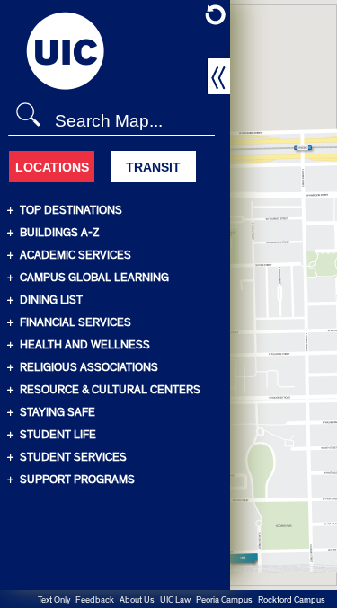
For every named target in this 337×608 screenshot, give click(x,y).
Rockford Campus (291, 599)
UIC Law (175, 599)
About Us (137, 599)
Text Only (54, 599)
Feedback (94, 599)
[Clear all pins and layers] (215, 14)
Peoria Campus (224, 599)
